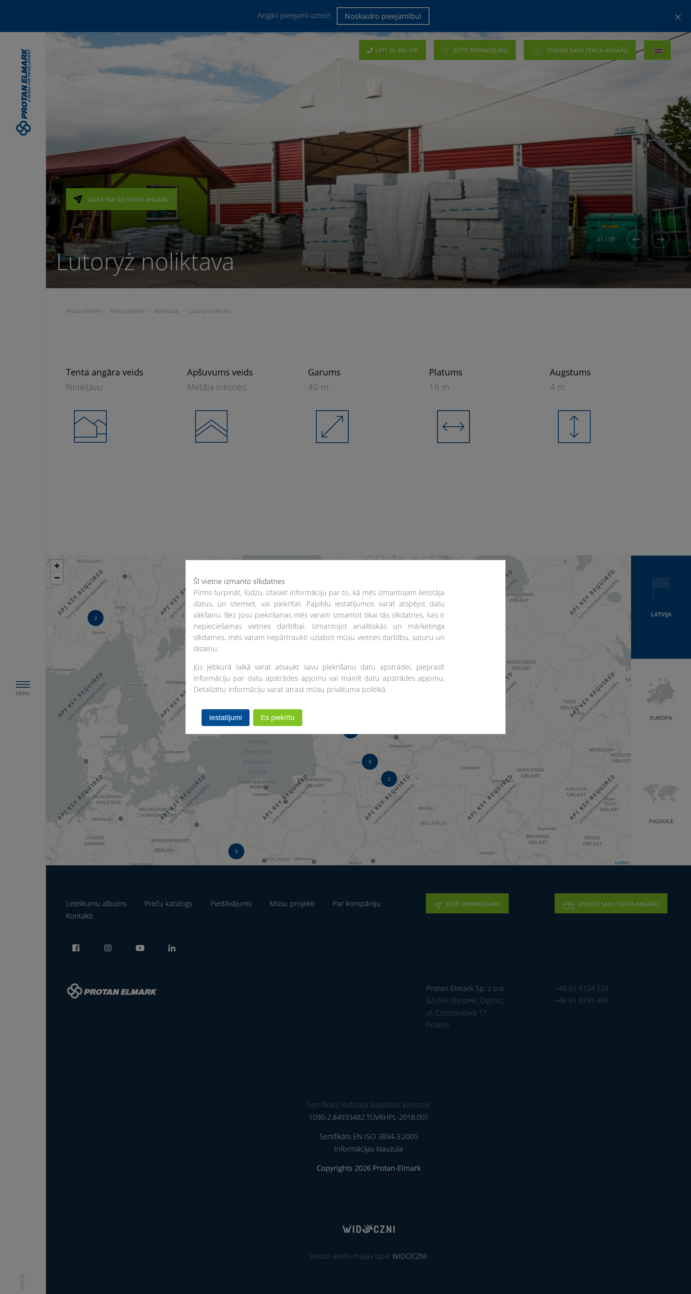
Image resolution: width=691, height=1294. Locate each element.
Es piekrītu (278, 718)
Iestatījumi (225, 718)
